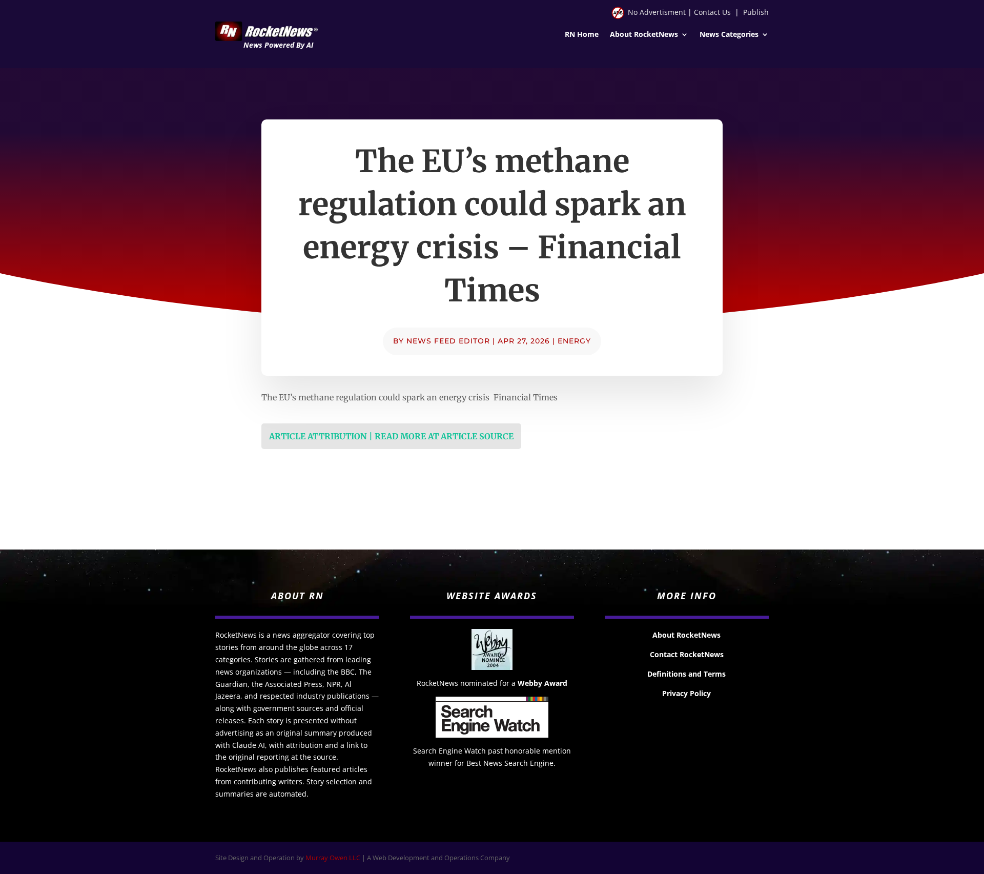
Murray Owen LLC (332, 857)
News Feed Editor (448, 340)
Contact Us (712, 12)
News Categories (729, 35)
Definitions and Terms (686, 674)
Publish (756, 12)
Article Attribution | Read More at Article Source (391, 436)
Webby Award (542, 683)
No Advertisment (657, 12)
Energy (574, 340)
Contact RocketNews (687, 654)
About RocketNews (644, 35)
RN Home (582, 35)
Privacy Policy (686, 693)
